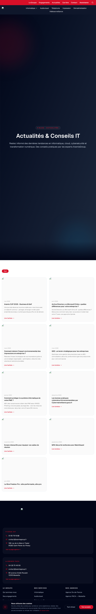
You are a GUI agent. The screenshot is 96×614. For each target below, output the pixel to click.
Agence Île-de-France (74, 592)
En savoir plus (44, 610)
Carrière (65, 3)
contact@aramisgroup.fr (18, 539)
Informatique (30, 8)
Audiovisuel (44, 8)
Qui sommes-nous (9, 592)
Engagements (44, 3)
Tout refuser (71, 607)
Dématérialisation (80, 8)
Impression (67, 8)
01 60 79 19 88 (14, 536)
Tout (5, 271)
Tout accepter (86, 607)
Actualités (56, 3)
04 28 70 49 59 (14, 565)
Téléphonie (56, 8)
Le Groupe (33, 3)
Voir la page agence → (13, 549)
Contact (74, 3)
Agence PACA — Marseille (75, 596)
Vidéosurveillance (56, 11)
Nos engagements (9, 596)
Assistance (84, 3)
